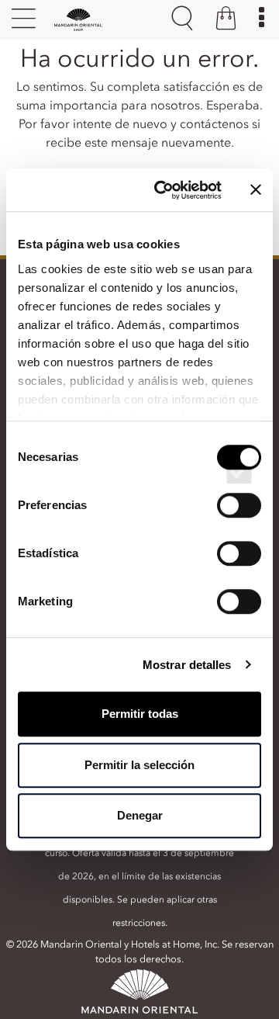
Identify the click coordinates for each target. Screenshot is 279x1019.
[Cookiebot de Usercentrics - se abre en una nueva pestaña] (163, 190)
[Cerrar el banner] (255, 190)
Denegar (140, 815)
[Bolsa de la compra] (226, 19)
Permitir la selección (139, 764)
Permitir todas (140, 713)
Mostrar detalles (187, 664)
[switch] (239, 519)
